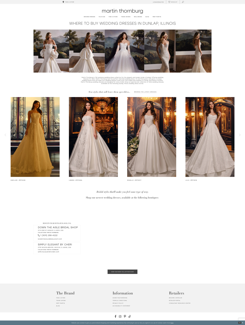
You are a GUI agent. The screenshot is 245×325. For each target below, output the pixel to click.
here (172, 323)
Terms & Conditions (120, 300)
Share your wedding (120, 298)
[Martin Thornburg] (122, 11)
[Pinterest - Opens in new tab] (124, 316)
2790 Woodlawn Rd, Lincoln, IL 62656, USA (54, 247)
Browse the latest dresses (145, 92)
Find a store (60, 298)
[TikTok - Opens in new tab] (129, 316)
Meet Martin (60, 303)
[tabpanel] (35, 139)
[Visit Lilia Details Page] (209, 137)
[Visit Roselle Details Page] (151, 137)
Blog (58, 306)
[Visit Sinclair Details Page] (35, 137)
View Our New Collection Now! (122, 272)
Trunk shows (61, 300)
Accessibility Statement (121, 306)
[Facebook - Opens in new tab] (115, 316)
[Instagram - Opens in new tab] (120, 316)
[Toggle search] (183, 2)
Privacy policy (118, 303)
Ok (240, 322)
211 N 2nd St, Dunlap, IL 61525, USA (50, 230)
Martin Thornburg (53, 232)
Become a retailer (175, 298)
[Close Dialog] (242, 323)
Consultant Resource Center (179, 303)
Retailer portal (174, 300)
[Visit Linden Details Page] (93, 137)
